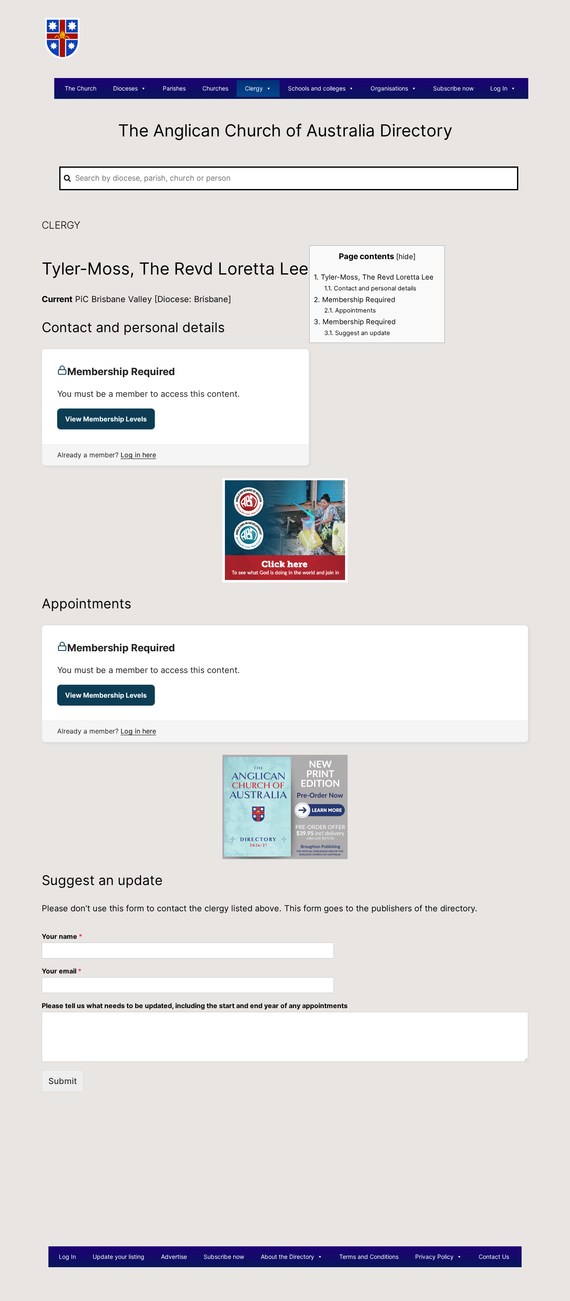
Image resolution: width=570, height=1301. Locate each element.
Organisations (389, 88)
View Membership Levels (106, 419)
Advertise (174, 1256)
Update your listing (118, 1256)
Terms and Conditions (368, 1256)
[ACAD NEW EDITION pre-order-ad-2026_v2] (285, 806)
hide (405, 256)
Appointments (350, 310)
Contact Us (494, 1256)
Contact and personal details (370, 288)
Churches (215, 88)
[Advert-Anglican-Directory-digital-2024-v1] (285, 530)
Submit (62, 1081)
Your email (61, 971)
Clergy (254, 88)
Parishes (174, 88)
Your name (62, 936)
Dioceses (125, 88)
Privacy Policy (434, 1256)
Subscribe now (453, 88)
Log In (498, 88)
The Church (80, 88)
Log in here (138, 455)
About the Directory (287, 1256)
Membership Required (354, 299)
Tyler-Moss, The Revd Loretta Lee (374, 277)
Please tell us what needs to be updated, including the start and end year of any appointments (195, 1005)
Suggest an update (357, 333)
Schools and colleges (317, 88)
